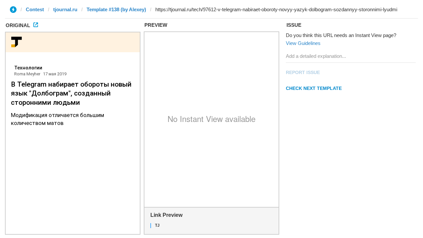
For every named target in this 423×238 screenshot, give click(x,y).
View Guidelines (303, 43)
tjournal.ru (65, 9)
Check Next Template (314, 88)
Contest (35, 9)
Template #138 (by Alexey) (116, 9)
